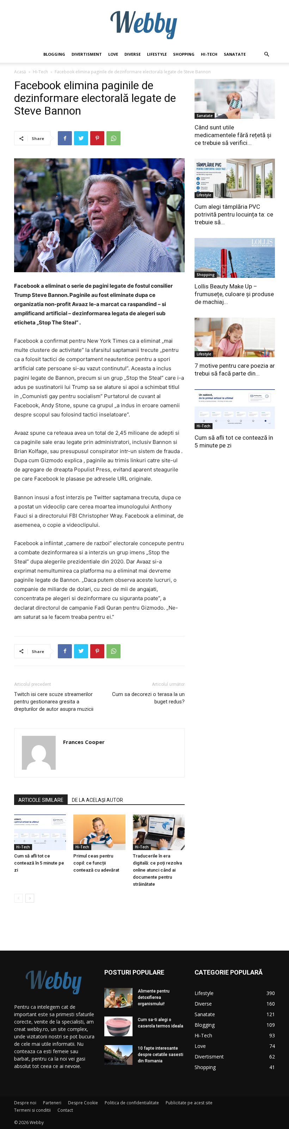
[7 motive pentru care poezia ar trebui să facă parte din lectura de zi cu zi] (235, 338)
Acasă (20, 72)
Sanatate (235, 54)
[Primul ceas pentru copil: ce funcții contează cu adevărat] (99, 832)
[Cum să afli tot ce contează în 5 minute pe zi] (40, 832)
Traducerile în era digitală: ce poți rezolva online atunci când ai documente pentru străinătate (157, 870)
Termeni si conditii (32, 1110)
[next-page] (29, 898)
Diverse (132, 54)
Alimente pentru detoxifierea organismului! (154, 997)
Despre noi (25, 1103)
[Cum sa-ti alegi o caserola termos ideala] (118, 1026)
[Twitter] (81, 138)
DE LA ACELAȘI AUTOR (97, 800)
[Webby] (144, 23)
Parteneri (52, 1103)
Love (113, 54)
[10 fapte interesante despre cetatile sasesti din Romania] (118, 1055)
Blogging (54, 54)
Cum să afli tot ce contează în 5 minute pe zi (39, 863)
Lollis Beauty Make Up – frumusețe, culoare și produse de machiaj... (234, 294)
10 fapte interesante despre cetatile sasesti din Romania (160, 1054)
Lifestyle (157, 54)
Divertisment (87, 54)
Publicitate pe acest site (189, 1103)
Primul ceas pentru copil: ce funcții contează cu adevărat (96, 863)
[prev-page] (18, 898)
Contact (65, 1110)
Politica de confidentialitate (132, 1103)
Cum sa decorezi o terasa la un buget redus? (148, 698)
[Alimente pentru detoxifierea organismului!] (118, 998)
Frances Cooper (84, 741)
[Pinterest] (97, 138)
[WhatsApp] (113, 138)
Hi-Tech (209, 54)
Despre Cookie (83, 1103)
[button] (266, 54)
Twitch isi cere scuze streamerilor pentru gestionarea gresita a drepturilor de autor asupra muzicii (53, 701)
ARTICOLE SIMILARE (40, 800)
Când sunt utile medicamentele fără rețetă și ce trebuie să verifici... (233, 135)
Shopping (184, 54)
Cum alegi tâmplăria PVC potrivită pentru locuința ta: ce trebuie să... (234, 214)
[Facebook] (65, 138)
